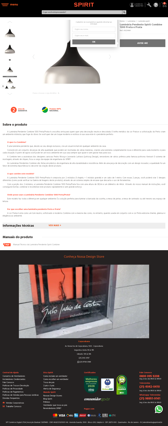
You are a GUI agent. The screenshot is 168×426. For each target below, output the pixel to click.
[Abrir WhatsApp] (159, 409)
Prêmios (46, 402)
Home (122, 21)
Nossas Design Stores (52, 395)
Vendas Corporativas (15, 403)
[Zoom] (72, 59)
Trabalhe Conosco (13, 406)
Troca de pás (48, 382)
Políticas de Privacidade (13, 388)
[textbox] (82, 12)
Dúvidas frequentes (11, 398)
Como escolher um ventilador (55, 379)
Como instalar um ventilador (55, 376)
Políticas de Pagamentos (13, 392)
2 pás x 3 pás (48, 385)
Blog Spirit (47, 398)
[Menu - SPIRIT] (9, 4)
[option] (72, 59)
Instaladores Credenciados (14, 379)
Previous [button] (33, 57)
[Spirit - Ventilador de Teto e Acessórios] (84, 5)
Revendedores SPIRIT (52, 408)
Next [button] (110, 57)
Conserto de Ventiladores (14, 376)
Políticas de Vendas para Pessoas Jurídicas (21, 395)
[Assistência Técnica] (149, 5)
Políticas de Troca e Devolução (16, 385)
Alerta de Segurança (52, 388)
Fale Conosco (8, 382)
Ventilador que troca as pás (55, 405)
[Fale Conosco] (156, 5)
